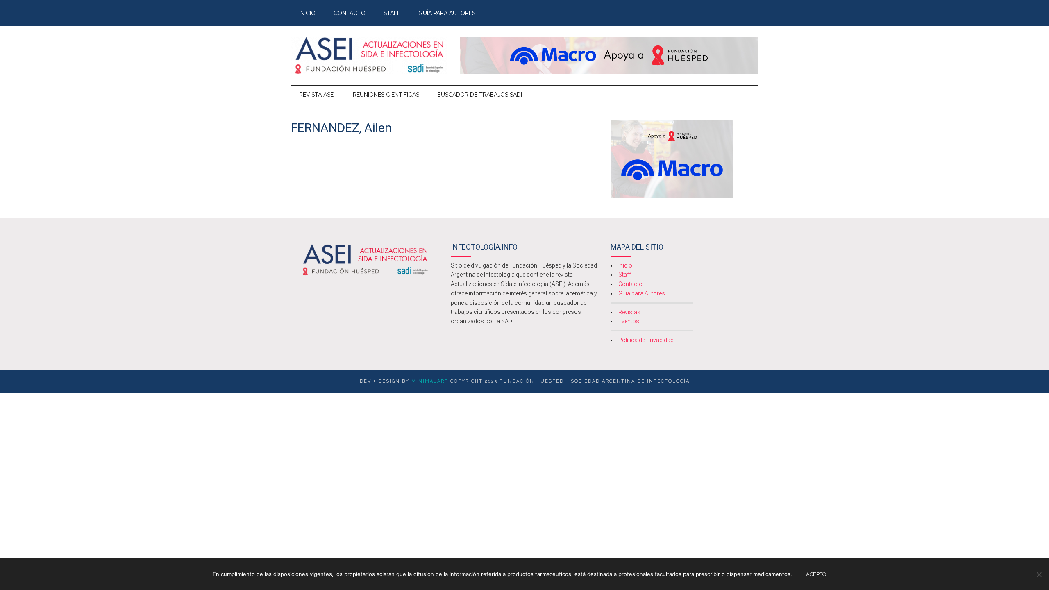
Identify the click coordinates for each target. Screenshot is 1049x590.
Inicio (625, 265)
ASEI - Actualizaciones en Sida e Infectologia (369, 55)
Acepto (816, 574)
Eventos (628, 321)
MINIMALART (429, 381)
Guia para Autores (641, 293)
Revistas (629, 312)
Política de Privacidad (646, 340)
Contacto (630, 284)
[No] (1039, 574)
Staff (624, 274)
